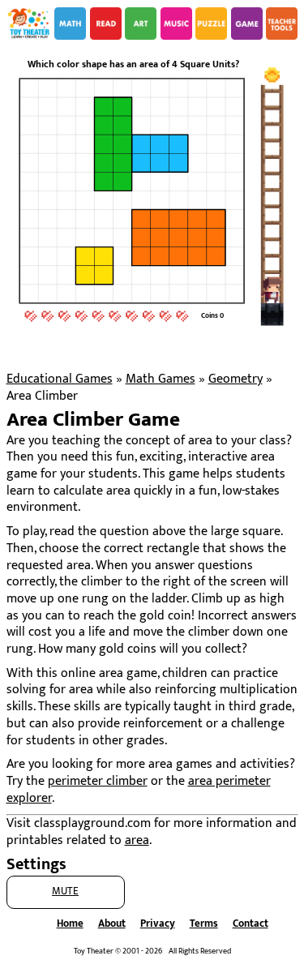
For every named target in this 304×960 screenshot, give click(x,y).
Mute (65, 891)
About (112, 923)
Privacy (157, 923)
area (137, 840)
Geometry (235, 379)
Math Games (160, 379)
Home (70, 923)
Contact (250, 923)
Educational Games (59, 379)
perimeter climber (98, 781)
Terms (204, 923)
